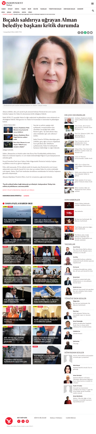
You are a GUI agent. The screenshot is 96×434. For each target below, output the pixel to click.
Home (5, 14)
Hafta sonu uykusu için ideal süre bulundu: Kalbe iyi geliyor (84, 174)
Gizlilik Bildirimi (71, 418)
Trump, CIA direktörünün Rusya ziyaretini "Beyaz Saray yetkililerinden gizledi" (46, 340)
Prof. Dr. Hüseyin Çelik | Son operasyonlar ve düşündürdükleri (84, 135)
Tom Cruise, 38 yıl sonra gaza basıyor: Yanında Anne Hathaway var (83, 127)
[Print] (91, 32)
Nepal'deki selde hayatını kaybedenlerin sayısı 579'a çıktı (15, 360)
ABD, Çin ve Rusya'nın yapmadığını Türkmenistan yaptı (46, 221)
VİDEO (30, 12)
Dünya (17, 9)
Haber (4, 9)
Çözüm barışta (77, 333)
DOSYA (24, 12)
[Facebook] (18, 421)
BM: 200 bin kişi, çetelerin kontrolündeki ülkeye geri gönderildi (14, 340)
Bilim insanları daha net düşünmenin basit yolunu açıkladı (83, 189)
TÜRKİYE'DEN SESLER (55, 9)
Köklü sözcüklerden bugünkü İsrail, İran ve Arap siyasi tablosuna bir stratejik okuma (82, 325)
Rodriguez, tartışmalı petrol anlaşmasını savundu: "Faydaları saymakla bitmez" (46, 260)
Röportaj (16, 12)
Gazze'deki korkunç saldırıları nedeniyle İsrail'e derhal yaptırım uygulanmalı (83, 261)
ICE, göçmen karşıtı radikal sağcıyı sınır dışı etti (14, 301)
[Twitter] (23, 421)
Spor (3, 12)
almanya (26, 195)
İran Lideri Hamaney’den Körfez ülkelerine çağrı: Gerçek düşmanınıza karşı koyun (16, 280)
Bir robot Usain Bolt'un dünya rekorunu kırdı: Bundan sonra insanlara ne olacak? (82, 251)
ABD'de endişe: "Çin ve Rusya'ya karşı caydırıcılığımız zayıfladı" (46, 301)
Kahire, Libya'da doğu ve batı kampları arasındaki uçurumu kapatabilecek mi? (82, 400)
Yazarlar (43, 9)
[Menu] (92, 3)
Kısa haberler (79, 211)
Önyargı (75, 343)
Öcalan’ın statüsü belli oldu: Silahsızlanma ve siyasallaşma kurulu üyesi (82, 281)
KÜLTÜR (35, 9)
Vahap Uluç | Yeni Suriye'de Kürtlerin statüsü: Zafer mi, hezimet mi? (83, 150)
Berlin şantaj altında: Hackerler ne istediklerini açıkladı (45, 321)
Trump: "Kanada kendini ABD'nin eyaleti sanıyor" (16, 241)
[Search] (93, 10)
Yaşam (23, 9)
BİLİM (29, 9)
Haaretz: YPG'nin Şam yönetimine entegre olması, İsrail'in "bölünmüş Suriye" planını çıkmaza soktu (14, 259)
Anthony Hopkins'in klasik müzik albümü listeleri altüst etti (83, 119)
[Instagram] (27, 421)
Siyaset (10, 9)
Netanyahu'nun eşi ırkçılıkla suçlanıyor (14, 321)
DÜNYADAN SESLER (69, 9)
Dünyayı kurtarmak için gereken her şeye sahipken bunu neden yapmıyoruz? (83, 291)
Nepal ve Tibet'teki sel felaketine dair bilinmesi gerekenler (46, 241)
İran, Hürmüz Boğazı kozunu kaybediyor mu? (15, 221)
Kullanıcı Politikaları (56, 418)
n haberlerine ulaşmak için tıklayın (18, 190)
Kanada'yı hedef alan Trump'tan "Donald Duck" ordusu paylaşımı (46, 281)
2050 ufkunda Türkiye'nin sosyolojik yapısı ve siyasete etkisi (81, 315)
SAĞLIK (9, 12)
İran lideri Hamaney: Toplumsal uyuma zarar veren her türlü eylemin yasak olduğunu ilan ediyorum (46, 358)
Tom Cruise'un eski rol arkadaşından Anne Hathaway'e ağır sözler (82, 143)
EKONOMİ (80, 9)
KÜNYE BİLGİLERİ (40, 418)
